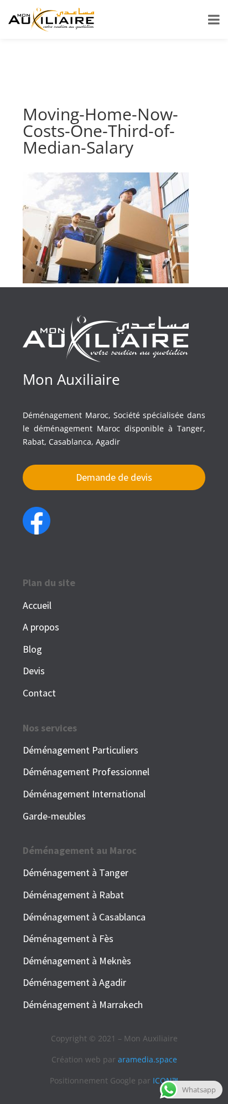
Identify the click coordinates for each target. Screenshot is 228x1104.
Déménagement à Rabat (73, 894)
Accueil (37, 605)
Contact (39, 692)
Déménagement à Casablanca (84, 916)
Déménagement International (84, 793)
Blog (32, 649)
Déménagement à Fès (68, 938)
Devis (34, 670)
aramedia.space (147, 1059)
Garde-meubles (54, 816)
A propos (41, 626)
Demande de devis (114, 477)
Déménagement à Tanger (75, 872)
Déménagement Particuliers (80, 750)
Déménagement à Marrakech (83, 1004)
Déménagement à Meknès (77, 960)
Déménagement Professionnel (86, 771)
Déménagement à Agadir (74, 982)
